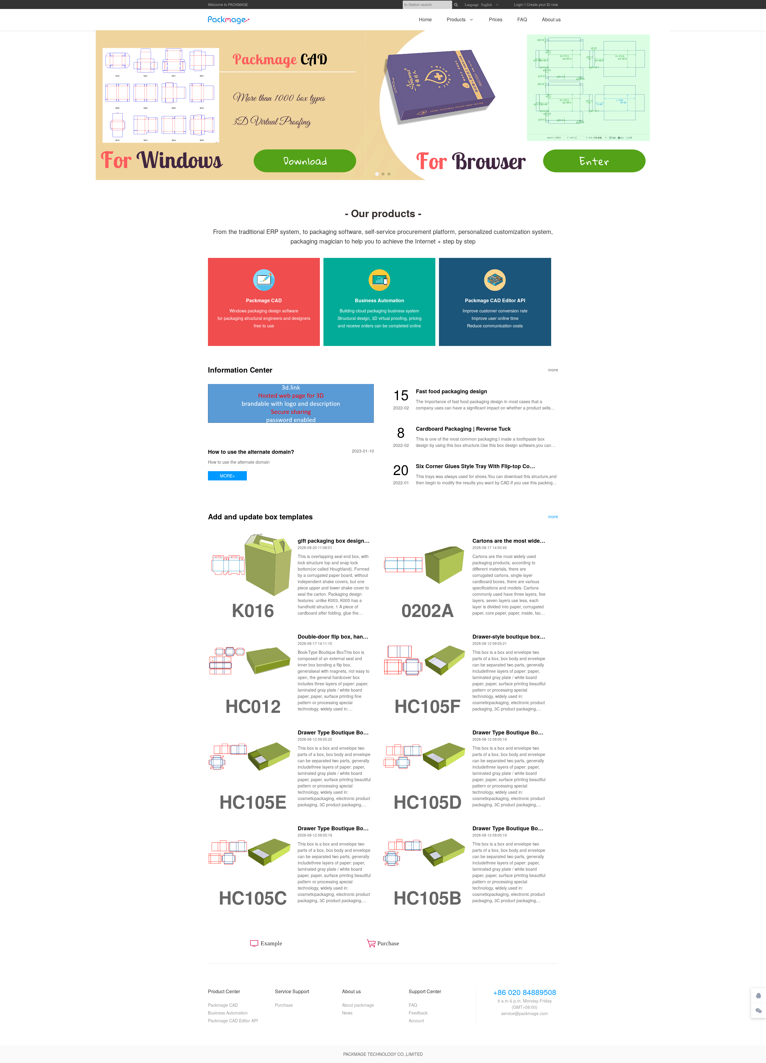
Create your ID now (542, 4)
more (553, 370)
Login (518, 4)
